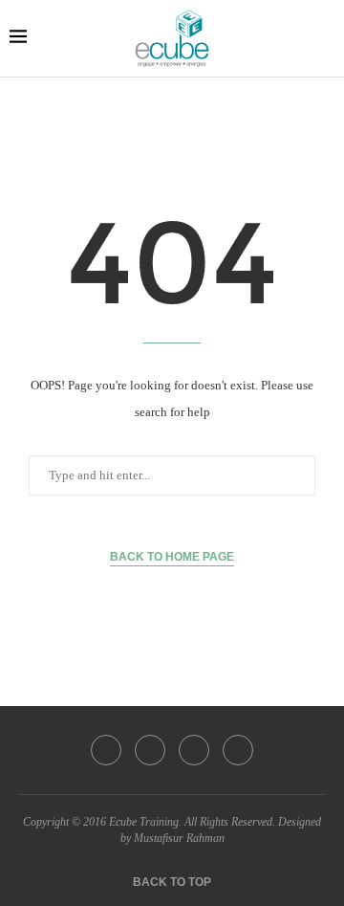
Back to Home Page (172, 556)
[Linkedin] (194, 750)
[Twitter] (150, 750)
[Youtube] (238, 750)
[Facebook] (106, 750)
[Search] (324, 38)
